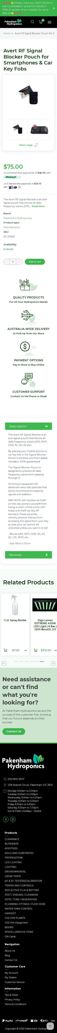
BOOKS (9, 927)
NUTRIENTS (11, 843)
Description (18, 426)
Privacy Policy (12, 999)
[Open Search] (33, 22)
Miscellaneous (11, 227)
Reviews (15, 555)
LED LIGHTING (13, 862)
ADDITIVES (11, 848)
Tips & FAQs (11, 994)
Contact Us (13, 731)
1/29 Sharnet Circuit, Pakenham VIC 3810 (30, 785)
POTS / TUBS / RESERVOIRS (21, 899)
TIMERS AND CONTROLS (19, 885)
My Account (11, 972)
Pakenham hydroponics (17, 218)
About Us (10, 950)
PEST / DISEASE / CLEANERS (21, 894)
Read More (38, 206)
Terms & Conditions (15, 1004)
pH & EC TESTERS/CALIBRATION (23, 880)
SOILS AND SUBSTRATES (19, 853)
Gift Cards (10, 936)
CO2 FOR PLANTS (15, 918)
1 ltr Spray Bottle (15, 620)
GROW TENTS (13, 876)
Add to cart (35, 262)
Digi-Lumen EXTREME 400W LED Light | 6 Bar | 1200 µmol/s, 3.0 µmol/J (45, 626)
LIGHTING (10, 867)
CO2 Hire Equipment (16, 922)
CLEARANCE (12, 839)
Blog (7, 955)
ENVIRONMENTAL (15, 871)
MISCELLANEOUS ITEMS (19, 931)
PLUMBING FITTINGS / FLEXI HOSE (25, 904)
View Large (26, 145)
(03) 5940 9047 (16, 779)
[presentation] (4, 663)
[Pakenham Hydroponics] (28, 765)
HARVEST (10, 913)
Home (6, 33)
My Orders (10, 977)
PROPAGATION (13, 857)
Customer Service (15, 982)
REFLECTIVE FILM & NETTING (22, 890)
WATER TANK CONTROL (19, 908)
